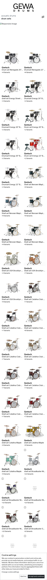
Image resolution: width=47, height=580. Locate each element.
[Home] (24, 8)
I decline (23, 576)
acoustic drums (8, 16)
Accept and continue (36, 576)
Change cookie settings (10, 572)
